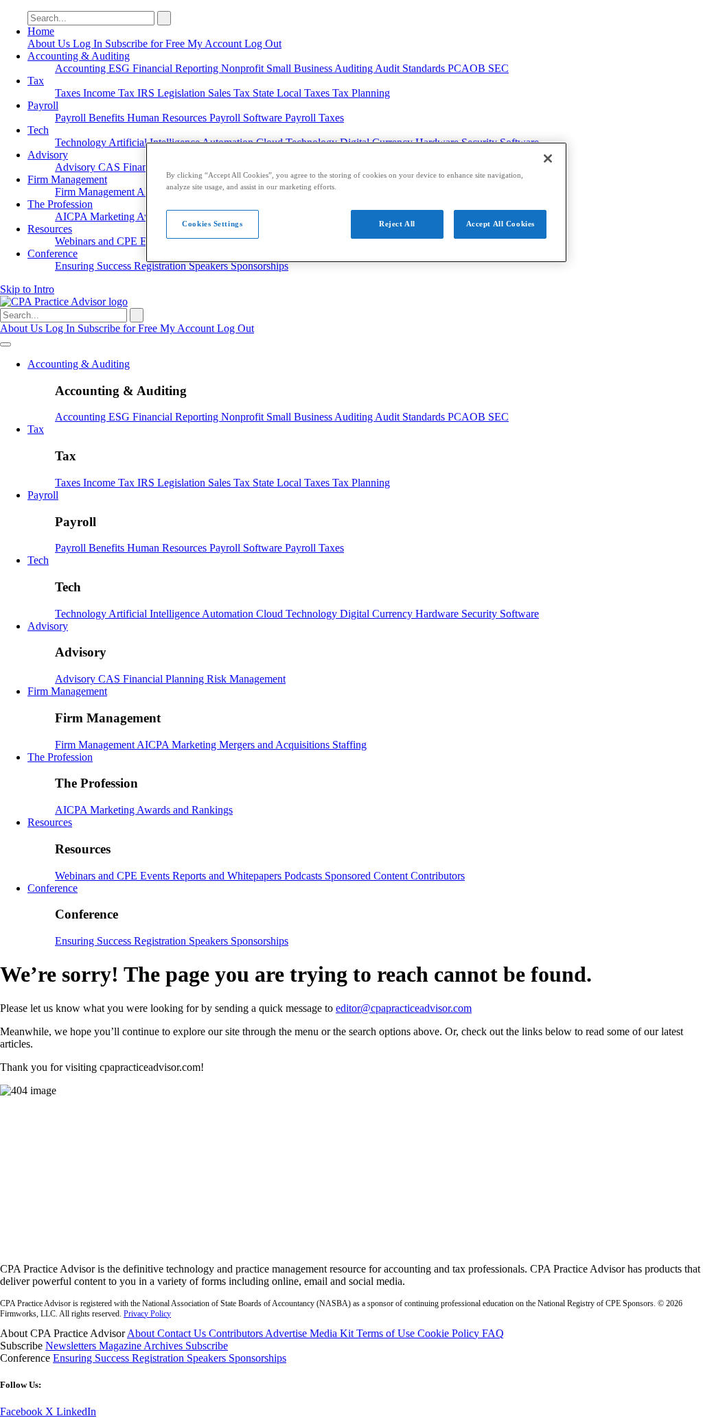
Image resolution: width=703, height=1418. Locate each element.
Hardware (438, 613)
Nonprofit (243, 68)
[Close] (548, 158)
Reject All (397, 224)
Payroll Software (247, 117)
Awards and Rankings (185, 810)
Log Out (262, 43)
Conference (52, 253)
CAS (110, 167)
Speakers (210, 266)
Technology (81, 142)
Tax (35, 80)
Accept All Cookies (500, 224)
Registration (161, 266)
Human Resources (168, 117)
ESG (120, 68)
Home (40, 31)
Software (519, 613)
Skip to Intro (27, 289)
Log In (89, 43)
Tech (38, 130)
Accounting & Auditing (78, 56)
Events (156, 876)
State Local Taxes (292, 93)
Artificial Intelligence (155, 613)
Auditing (354, 68)
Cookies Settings (212, 224)
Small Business (300, 68)
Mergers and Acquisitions (275, 745)
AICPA (72, 216)
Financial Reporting (176, 68)
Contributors (438, 876)
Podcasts (304, 876)
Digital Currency (377, 613)
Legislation (182, 93)
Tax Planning (361, 93)
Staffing (349, 745)
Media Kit (333, 1333)
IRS (147, 93)
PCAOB (468, 68)
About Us (50, 43)
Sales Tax (230, 93)
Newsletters (72, 1345)
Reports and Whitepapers (228, 876)
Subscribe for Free (146, 43)
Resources (49, 229)
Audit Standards (411, 68)
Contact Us (183, 1333)
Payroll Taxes (314, 117)
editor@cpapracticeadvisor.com (404, 1008)
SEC (498, 68)
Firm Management (67, 179)
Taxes (69, 93)
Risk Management (246, 679)
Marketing (113, 216)
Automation (229, 613)
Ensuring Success (94, 266)
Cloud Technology (298, 613)
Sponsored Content (368, 876)
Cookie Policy (449, 1333)
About (142, 1333)
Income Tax (110, 93)
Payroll (42, 105)
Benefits (108, 117)
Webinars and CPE (97, 241)
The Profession (60, 204)
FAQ (493, 1333)
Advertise (287, 1333)
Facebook (22, 1411)
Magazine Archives (142, 1345)
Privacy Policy (147, 1314)
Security (480, 613)
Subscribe (206, 1345)
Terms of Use (386, 1333)
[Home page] (64, 301)
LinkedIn (76, 1411)
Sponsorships (259, 266)
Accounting (81, 68)
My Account (215, 43)
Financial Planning (165, 679)
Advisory (47, 155)
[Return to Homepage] (351, 1245)
